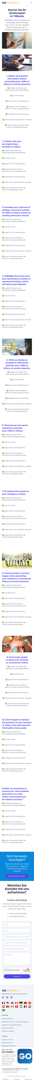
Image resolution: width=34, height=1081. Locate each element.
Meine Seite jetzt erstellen (16, 876)
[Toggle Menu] (31, 2)
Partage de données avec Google (11, 1070)
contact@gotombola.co (17, 916)
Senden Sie (17, 976)
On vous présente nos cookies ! (10, 1072)
